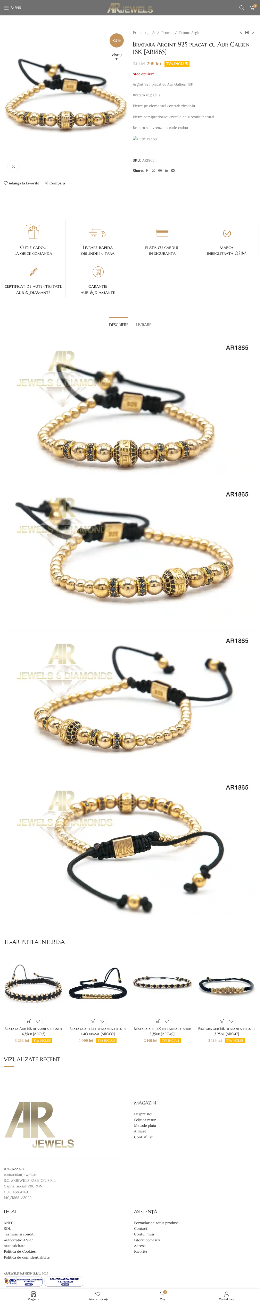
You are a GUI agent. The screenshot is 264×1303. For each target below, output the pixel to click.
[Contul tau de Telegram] (173, 170)
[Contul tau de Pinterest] (160, 170)
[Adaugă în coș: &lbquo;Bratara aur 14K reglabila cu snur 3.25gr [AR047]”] (222, 1021)
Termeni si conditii (20, 1234)
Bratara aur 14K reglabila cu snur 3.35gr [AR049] (162, 1031)
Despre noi (143, 1114)
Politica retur (145, 1120)
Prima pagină (144, 32)
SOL (7, 1228)
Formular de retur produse (156, 1222)
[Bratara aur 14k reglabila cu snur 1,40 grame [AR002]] (98, 989)
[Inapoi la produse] (247, 33)
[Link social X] (153, 170)
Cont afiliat (143, 1137)
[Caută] (242, 8)
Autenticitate (15, 1245)
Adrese (140, 1245)
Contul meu (144, 1234)
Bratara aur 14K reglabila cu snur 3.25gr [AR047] (226, 1031)
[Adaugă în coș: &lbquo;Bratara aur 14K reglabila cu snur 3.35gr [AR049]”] (157, 1021)
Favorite (140, 1251)
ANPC (9, 1222)
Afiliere (140, 1131)
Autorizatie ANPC (18, 1240)
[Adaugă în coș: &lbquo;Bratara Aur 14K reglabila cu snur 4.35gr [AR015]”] (29, 1021)
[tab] (118, 324)
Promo (166, 32)
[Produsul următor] (253, 33)
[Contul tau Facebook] (147, 170)
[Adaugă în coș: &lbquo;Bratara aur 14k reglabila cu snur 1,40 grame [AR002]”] (93, 1021)
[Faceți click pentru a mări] (13, 166)
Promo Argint (190, 32)
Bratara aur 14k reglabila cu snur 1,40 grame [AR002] (98, 1031)
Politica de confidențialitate (27, 1257)
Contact (140, 1228)
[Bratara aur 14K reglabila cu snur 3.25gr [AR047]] (226, 989)
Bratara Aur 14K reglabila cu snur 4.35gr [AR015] (33, 1031)
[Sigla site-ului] (130, 7)
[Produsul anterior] (241, 33)
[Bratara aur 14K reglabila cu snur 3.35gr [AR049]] (162, 989)
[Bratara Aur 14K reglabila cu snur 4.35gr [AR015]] (33, 989)
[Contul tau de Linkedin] (166, 170)
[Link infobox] (33, 239)
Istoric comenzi (147, 1240)
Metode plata (145, 1125)
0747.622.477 (14, 1169)
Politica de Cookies (20, 1251)
